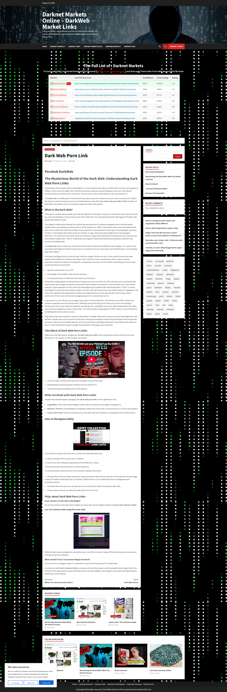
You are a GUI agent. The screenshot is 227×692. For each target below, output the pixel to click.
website (160, 309)
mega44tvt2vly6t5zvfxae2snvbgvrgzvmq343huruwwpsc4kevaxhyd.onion (105, 118)
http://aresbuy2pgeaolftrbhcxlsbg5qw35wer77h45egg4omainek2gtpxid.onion (107, 101)
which (157, 314)
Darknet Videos (176, 46)
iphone (149, 292)
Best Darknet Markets (91, 608)
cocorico (167, 265)
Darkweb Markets (113, 46)
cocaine (158, 265)
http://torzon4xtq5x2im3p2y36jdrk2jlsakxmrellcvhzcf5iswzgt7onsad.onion (106, 95)
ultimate (150, 309)
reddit (166, 300)
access (149, 261)
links (157, 292)
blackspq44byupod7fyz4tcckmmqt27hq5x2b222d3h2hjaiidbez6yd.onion (105, 112)
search (149, 305)
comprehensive (153, 270)
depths (149, 279)
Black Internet (152, 184)
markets (175, 292)
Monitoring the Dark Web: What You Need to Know (59, 608)
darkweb (170, 274)
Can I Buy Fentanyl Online (156, 188)
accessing (159, 261)
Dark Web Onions (131, 581)
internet (177, 287)
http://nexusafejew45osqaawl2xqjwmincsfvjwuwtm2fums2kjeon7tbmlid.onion (107, 83)
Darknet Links (74, 46)
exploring (150, 283)
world (165, 314)
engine (176, 279)
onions (169, 296)
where (149, 314)
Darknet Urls (129, 46)
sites (157, 305)
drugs (168, 279)
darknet (160, 274)
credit (164, 270)
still (163, 305)
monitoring (151, 296)
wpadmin (49, 161)
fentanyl (170, 283)
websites (170, 309)
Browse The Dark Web (155, 193)
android (170, 261)
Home (44, 46)
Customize (15, 683)
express (161, 283)
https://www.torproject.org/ (111, 71)
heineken (158, 287)
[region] (31, 675)
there (171, 305)
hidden (167, 287)
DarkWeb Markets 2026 (113, 689)
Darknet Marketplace (93, 46)
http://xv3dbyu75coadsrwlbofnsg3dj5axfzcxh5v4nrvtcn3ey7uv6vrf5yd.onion (106, 107)
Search (149, 150)
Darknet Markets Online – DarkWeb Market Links (66, 20)
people (149, 300)
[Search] (160, 46)
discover (159, 279)
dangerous (174, 270)
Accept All (46, 683)
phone (158, 300)
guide (149, 287)
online (177, 296)
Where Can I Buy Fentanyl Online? (59, 581)
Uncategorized (49, 149)
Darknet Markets (57, 46)
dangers (150, 274)
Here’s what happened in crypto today (162, 228)
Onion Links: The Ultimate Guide (123, 608)
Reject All (30, 683)
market (165, 292)
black (149, 265)
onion (161, 296)
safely (174, 300)
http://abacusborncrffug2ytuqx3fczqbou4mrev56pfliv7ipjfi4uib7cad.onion (105, 89)
